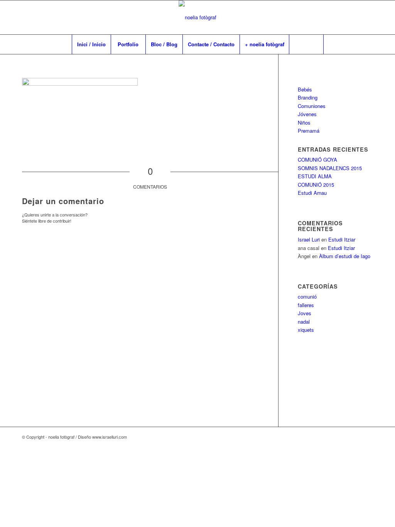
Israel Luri (309, 239)
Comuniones (312, 106)
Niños (304, 122)
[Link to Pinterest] (355, 17)
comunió (307, 296)
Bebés (305, 89)
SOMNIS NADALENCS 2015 (330, 168)
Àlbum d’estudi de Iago (344, 256)
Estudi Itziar (341, 239)
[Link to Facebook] (332, 17)
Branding (307, 97)
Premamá (308, 130)
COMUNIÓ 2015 (316, 184)
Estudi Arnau (312, 192)
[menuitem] (91, 44)
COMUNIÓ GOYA (317, 159)
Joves (304, 313)
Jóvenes (307, 114)
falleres (306, 305)
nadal (304, 321)
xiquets (306, 329)
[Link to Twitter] (367, 17)
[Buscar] (306, 44)
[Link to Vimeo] (344, 17)
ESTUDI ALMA (315, 176)
